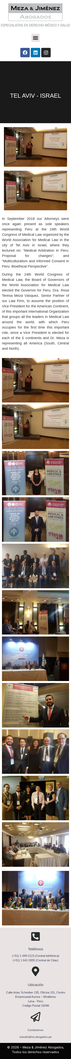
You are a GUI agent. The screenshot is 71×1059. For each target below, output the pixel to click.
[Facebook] (25, 52)
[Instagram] (46, 52)
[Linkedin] (35, 52)
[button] (35, 38)
